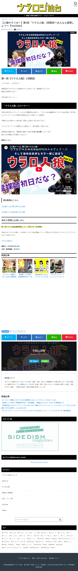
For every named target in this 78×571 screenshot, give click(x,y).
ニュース (13, 538)
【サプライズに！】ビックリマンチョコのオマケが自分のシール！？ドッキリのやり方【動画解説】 (36, 410)
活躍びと (12, 544)
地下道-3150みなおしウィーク (68, 538)
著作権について (54, 558)
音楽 (54, 547)
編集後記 (52, 544)
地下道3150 (6, 541)
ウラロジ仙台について (10, 475)
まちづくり (53, 532)
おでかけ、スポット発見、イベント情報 (29, 532)
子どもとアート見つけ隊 (19, 541)
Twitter (35, 361)
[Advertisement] (39, 301)
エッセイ (23, 535)
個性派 (48, 538)
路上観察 (60, 544)
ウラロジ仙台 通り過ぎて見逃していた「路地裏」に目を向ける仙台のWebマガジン (41, 564)
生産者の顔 (22, 331)
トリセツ (5, 538)
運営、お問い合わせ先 (39, 558)
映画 (61, 541)
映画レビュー (68, 541)
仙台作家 (41, 538)
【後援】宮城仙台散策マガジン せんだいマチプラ (39, 15)
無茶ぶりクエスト (27, 544)
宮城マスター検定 (52, 541)
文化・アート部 (7, 498)
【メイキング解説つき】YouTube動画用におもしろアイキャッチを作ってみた (29, 400)
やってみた (62, 532)
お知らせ (5, 481)
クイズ (44, 535)
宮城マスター (40, 541)
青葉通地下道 (46, 547)
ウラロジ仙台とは (23, 558)
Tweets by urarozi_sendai (39, 462)
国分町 (55, 538)
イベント (5, 535)
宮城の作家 (31, 541)
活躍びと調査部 (7, 493)
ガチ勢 (37, 535)
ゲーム (57, 535)
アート (70, 532)
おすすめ (13, 532)
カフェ (30, 535)
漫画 (19, 544)
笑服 (46, 544)
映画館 (5, 544)
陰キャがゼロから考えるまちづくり (12, 547)
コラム (64, 535)
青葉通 (26, 547)
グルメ (50, 535)
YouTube (5, 331)
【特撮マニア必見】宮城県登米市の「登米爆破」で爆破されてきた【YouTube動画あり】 (32, 402)
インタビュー (14, 535)
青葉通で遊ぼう (35, 547)
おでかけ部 (6, 487)
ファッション (22, 538)
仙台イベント (32, 538)
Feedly (44, 361)
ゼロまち (71, 535)
